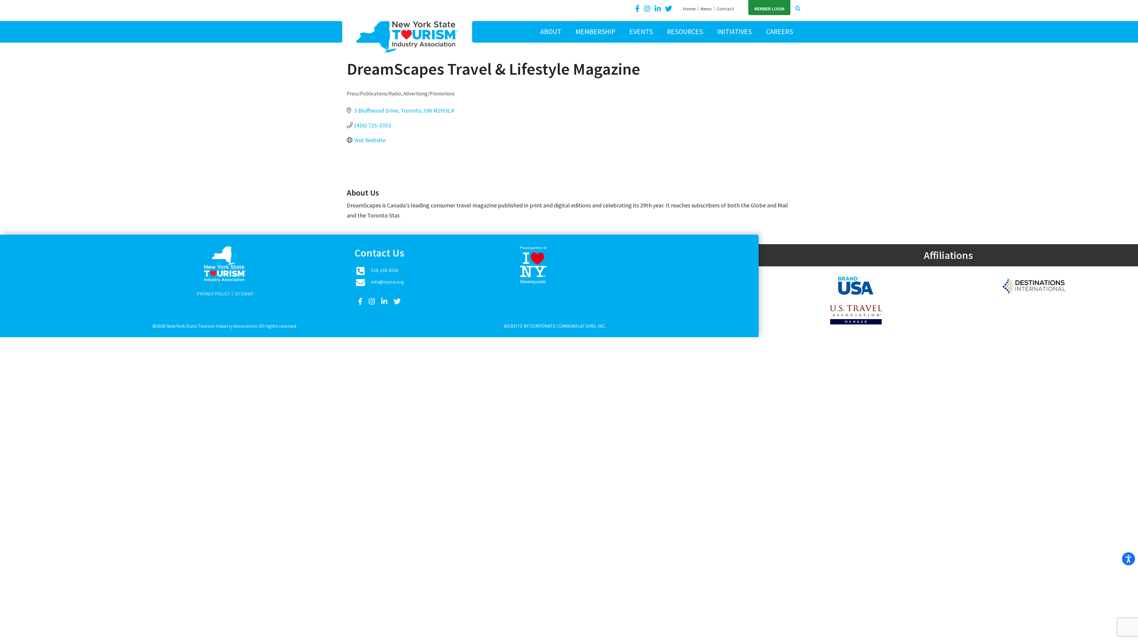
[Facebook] (638, 8)
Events (641, 31)
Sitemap (244, 293)
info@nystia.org (387, 282)
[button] (797, 8)
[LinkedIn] (658, 8)
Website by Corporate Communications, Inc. (555, 326)
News (706, 8)
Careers (779, 31)
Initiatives (734, 31)
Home (689, 8)
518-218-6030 (384, 270)
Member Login (769, 9)
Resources (685, 31)
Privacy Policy (213, 293)
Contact (725, 8)
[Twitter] (669, 8)
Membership (595, 31)
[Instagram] (647, 8)
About (550, 31)
